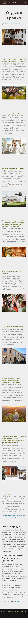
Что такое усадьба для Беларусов (14, 114)
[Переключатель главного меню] (25, 2)
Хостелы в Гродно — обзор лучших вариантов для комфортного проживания (11, 380)
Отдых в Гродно (17, 23)
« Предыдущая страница (9, 515)
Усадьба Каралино (7, 23)
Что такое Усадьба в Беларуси (12, 326)
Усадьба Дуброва (8, 495)
